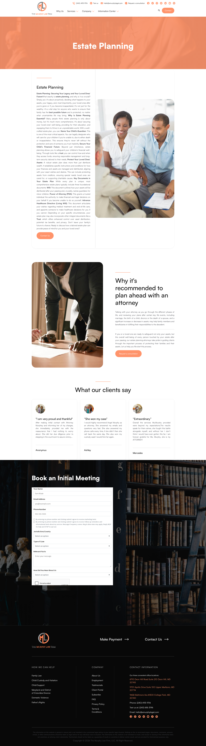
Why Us (60, 11)
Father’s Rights (38, 702)
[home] (44, 8)
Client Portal (97, 690)
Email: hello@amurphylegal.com (144, 712)
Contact (168, 10)
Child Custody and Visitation (45, 680)
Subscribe (96, 694)
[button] (72, 11)
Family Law (37, 675)
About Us (96, 675)
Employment (97, 680)
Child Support (38, 685)
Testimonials (97, 685)
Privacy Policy (98, 704)
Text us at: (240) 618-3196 (141, 707)
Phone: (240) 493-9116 (140, 702)
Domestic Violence (40, 697)
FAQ (94, 699)
